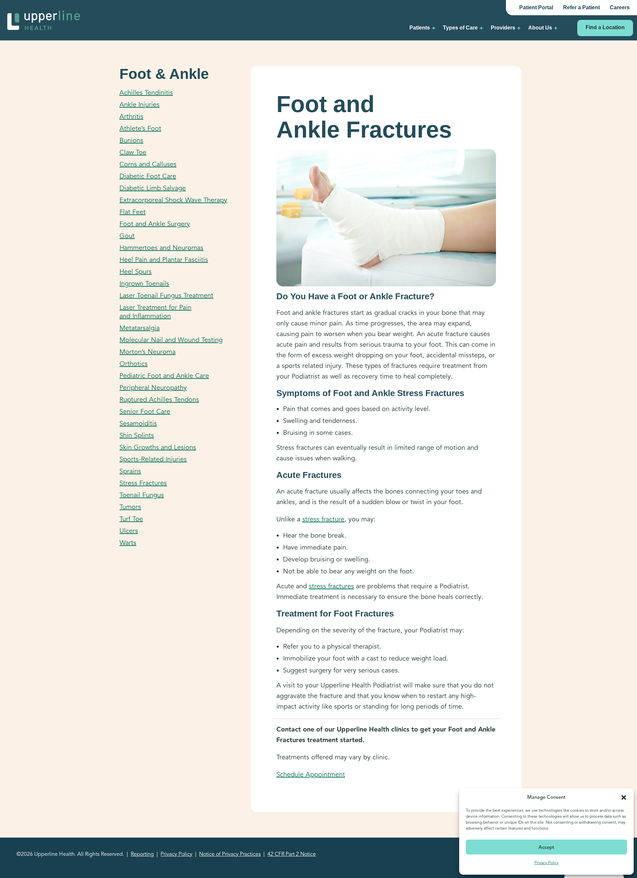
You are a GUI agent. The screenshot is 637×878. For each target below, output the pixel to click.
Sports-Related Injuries (153, 459)
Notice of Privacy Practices (230, 854)
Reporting (142, 854)
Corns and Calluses (148, 164)
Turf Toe (131, 519)
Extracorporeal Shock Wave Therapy (173, 200)
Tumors (130, 507)
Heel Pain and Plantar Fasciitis (163, 260)
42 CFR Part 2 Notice (291, 854)
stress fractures (331, 586)
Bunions (131, 140)
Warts (127, 543)
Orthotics (133, 364)
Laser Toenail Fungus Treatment (166, 295)
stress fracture (323, 519)
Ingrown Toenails (144, 283)
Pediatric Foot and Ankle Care (164, 376)
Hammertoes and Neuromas (161, 248)
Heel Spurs (135, 271)
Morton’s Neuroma (147, 352)
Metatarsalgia (139, 328)
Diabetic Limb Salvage (152, 188)
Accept (546, 847)
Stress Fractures (143, 483)
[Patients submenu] (434, 28)
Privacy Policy (546, 862)
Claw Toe (132, 152)
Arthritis (131, 116)
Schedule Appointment (310, 774)
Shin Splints (136, 435)
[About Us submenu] (556, 28)
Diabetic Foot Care (147, 176)
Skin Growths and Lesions (157, 447)
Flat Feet (132, 212)
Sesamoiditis (138, 423)
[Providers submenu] (519, 28)
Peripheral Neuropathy (153, 387)
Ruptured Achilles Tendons (159, 399)
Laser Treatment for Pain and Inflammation (155, 311)
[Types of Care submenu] (481, 28)
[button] (623, 797)
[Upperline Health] (43, 20)
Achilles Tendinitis (146, 92)
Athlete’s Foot (140, 128)
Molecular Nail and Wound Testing (171, 340)
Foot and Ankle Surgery (154, 224)
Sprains (130, 471)
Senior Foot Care (144, 411)
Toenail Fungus (141, 495)
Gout (127, 236)
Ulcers (128, 531)
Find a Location (605, 27)
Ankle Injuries (139, 104)
